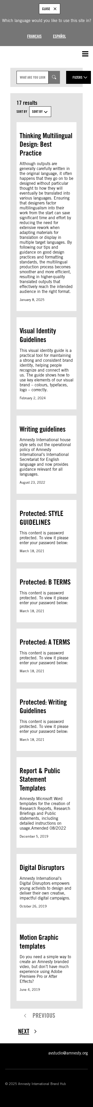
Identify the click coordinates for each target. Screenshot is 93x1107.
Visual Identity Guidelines (38, 335)
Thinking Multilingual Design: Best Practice (46, 144)
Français (34, 36)
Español (59, 36)
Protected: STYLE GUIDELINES (41, 518)
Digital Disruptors (42, 867)
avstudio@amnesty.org (68, 1053)
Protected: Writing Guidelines (43, 706)
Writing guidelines (43, 429)
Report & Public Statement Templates (40, 779)
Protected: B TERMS (45, 582)
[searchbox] (33, 77)
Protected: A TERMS (45, 642)
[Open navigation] (85, 54)
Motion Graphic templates (39, 941)
